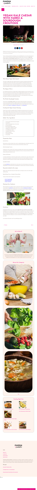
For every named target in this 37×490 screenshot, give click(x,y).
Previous (5, 224)
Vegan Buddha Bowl (8, 180)
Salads (18, 44)
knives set (18, 105)
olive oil (9, 105)
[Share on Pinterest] (22, 48)
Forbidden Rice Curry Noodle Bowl (9, 469)
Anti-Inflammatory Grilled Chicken (25, 411)
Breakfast (18, 307)
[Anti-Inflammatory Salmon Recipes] (22, 425)
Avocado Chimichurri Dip (7, 467)
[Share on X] (17, 48)
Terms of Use (5, 457)
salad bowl (8, 164)
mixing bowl (14, 105)
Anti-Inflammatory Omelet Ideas (24, 409)
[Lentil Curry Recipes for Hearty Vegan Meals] (7, 414)
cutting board (24, 105)
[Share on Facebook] (15, 48)
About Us (4, 452)
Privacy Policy (5, 455)
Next (32, 224)
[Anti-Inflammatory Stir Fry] (7, 405)
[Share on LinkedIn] (20, 48)
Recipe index (15, 44)
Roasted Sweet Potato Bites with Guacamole (10, 472)
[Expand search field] (2, 9)
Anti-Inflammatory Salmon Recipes (25, 429)
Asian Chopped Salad (8, 179)
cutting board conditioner (27, 187)
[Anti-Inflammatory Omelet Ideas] (22, 405)
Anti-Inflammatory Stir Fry (8, 409)
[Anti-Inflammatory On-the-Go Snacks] (7, 425)
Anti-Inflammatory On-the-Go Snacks (10, 429)
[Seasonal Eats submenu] (18, 6)
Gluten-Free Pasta (8, 181)
